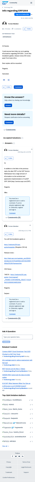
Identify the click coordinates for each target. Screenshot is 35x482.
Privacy (9, 462)
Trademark (8, 472)
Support (26, 472)
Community (13, 2)
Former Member (13, 24)
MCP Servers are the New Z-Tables (13, 369)
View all (4, 446)
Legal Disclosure (26, 467)
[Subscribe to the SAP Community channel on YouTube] (19, 456)
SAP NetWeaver (7, 36)
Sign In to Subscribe (22, 14)
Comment (18, 87)
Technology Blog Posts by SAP (14, 356)
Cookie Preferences (9, 477)
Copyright (9, 467)
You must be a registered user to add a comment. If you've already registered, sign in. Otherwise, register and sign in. (17, 204)
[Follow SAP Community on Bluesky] (16, 456)
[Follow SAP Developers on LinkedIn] (22, 456)
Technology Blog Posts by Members (16, 371)
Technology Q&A (8, 7)
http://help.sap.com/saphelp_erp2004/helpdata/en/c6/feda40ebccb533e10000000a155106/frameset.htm (17, 261)
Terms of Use (26, 462)
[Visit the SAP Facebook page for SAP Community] (12, 456)
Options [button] (31, 14)
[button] (24, 29)
